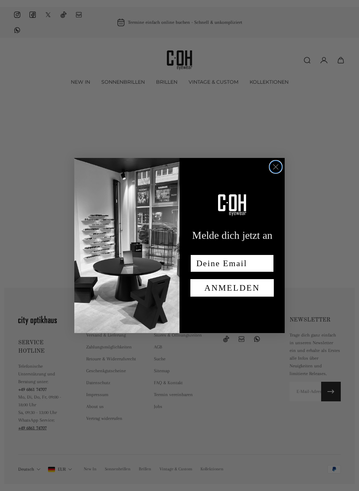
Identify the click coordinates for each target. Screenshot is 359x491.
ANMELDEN (232, 287)
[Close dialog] (276, 167)
